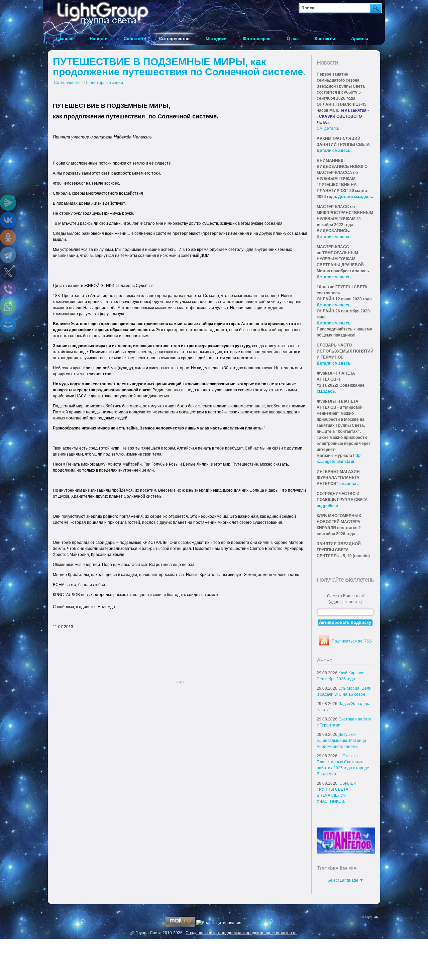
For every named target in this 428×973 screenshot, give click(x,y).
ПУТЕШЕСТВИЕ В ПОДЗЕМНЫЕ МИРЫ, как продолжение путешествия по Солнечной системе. (179, 66)
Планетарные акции (103, 82)
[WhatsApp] (8, 307)
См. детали (327, 128)
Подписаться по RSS (352, 641)
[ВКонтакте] (8, 220)
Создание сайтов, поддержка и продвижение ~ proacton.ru (241, 933)
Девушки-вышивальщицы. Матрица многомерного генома (341, 740)
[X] (8, 272)
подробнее (327, 505)
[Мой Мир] (8, 324)
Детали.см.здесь (333, 305)
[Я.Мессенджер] (8, 203)
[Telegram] (8, 255)
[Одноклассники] (8, 237)
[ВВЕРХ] (370, 917)
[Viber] (8, 290)
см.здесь (326, 391)
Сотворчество (67, 82)
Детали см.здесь (333, 150)
